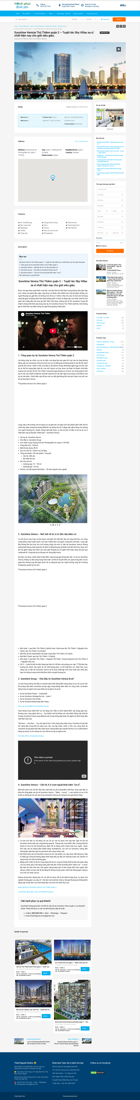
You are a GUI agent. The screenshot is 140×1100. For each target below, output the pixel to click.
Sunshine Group (102, 363)
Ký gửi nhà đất (77, 13)
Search (119, 19)
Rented (99, 325)
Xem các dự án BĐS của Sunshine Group (33, 700)
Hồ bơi (46, 228)
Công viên (24, 233)
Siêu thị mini (72, 223)
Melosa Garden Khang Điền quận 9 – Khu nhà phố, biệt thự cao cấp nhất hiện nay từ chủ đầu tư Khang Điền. (115, 294)
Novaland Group (102, 358)
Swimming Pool (73, 225)
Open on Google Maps (80, 141)
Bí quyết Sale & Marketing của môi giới (65, 1074)
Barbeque (23, 228)
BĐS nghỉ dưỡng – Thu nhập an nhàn (64, 1067)
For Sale (120, 110)
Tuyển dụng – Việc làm (63, 13)
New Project (105, 32)
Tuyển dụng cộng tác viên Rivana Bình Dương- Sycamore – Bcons (108, 165)
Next (90, 477)
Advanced (106, 19)
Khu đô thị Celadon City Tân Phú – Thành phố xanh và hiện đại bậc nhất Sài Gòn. (33, 1003)
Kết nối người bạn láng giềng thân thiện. (65, 1060)
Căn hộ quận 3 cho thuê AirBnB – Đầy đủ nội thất (114, 266)
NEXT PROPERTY (73, 1033)
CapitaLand (100, 344)
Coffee (22, 231)
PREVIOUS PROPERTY (34, 1033)
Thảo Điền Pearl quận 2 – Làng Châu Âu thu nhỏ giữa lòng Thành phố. (115, 279)
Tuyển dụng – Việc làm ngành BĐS (63, 1077)
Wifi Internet (72, 228)
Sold (98, 328)
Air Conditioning (26, 223)
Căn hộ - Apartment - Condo (105, 342)
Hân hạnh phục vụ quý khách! (29, 275)
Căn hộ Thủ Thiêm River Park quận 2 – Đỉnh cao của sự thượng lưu (33, 961)
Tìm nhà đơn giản (39, 13)
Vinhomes (100, 371)
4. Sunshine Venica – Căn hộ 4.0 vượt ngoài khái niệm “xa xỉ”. (40, 273)
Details (45, 967)
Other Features (102, 246)
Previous (16, 477)
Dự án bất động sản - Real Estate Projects (110, 347)
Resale (48, 935)
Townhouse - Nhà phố (103, 366)
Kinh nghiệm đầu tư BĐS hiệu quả (63, 1070)
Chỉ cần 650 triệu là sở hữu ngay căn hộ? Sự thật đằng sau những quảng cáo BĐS (110, 147)
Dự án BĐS (25, 13)
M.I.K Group (100, 355)
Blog (50, 13)
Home (17, 13)
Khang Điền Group (102, 352)
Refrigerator (48, 233)
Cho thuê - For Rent (111, 110)
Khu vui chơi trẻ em (51, 231)
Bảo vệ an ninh (25, 225)
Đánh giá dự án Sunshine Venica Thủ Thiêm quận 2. (37, 881)
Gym (45, 225)
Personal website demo (70, 1090)
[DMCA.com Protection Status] (97, 1066)
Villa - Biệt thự (101, 368)
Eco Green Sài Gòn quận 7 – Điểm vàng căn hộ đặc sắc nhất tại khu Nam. (72, 956)
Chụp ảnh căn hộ (92, 13)
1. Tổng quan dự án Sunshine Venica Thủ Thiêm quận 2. (38, 265)
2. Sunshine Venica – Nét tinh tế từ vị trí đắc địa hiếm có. (38, 267)
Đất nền (99, 350)
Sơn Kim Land (101, 360)
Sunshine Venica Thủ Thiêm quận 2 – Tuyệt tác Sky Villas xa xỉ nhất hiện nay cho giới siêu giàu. (52, 262)
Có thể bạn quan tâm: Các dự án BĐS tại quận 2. (36, 886)
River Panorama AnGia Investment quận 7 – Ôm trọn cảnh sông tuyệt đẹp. (72, 1016)
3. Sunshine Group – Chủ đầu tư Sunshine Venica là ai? (38, 270)
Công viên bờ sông (51, 223)
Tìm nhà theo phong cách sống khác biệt (65, 1064)
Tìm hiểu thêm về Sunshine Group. (31, 730)
